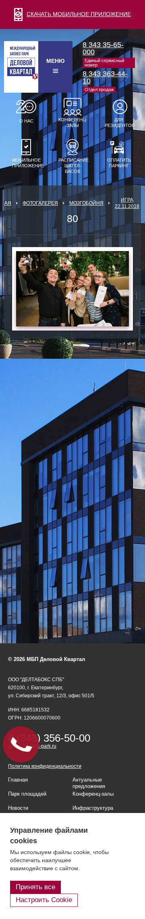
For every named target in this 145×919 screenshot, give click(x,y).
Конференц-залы (72, 122)
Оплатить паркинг (119, 163)
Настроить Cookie (44, 900)
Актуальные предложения (88, 783)
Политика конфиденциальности (44, 766)
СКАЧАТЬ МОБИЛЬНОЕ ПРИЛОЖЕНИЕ (79, 14)
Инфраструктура (92, 808)
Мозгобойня (86, 203)
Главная (18, 780)
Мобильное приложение (26, 163)
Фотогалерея (40, 203)
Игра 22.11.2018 (127, 203)
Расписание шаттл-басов (72, 166)
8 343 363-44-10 (105, 77)
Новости (18, 808)
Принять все (35, 887)
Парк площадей (27, 794)
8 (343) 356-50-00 (49, 738)
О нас (26, 121)
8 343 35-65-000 (103, 48)
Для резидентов (119, 122)
